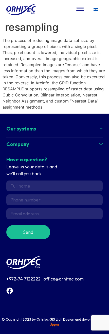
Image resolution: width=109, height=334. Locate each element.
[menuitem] (96, 9)
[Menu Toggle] (80, 9)
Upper (55, 324)
